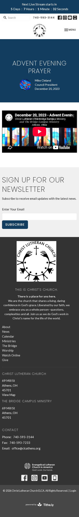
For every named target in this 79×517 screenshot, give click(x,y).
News (6, 331)
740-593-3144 (44, 17)
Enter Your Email (13, 209)
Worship (8, 350)
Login (73, 490)
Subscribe (15, 224)
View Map (8, 395)
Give (5, 360)
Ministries (9, 341)
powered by (38, 508)
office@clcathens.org (26, 448)
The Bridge (9, 346)
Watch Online (11, 355)
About (6, 327)
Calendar (8, 336)
